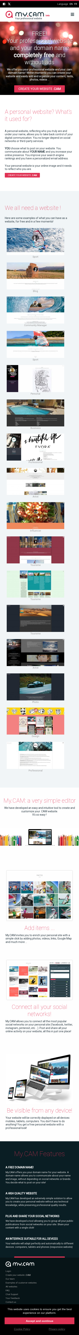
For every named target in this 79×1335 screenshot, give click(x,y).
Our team (10, 1279)
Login (8, 1271)
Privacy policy (57, 1329)
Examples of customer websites (21, 1283)
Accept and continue (39, 1320)
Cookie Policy (22, 1329)
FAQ (8, 1290)
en (71, 4)
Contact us (11, 1302)
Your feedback (13, 1298)
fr (75, 4)
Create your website (39, 89)
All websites (11, 1286)
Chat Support (12, 1294)
